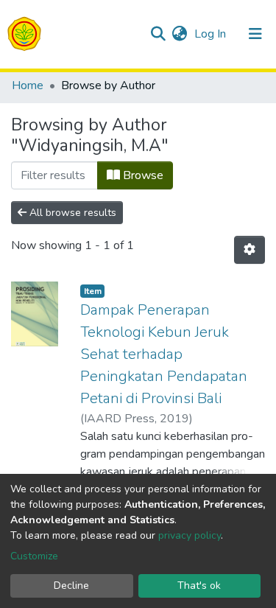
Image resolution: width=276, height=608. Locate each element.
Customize (34, 556)
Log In (211, 34)
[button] (179, 34)
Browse (141, 175)
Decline (71, 586)
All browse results (71, 213)
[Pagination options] (249, 250)
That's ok (199, 586)
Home (27, 85)
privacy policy (189, 535)
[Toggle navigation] (255, 34)
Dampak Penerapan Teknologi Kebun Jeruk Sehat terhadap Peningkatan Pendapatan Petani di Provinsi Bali (163, 354)
